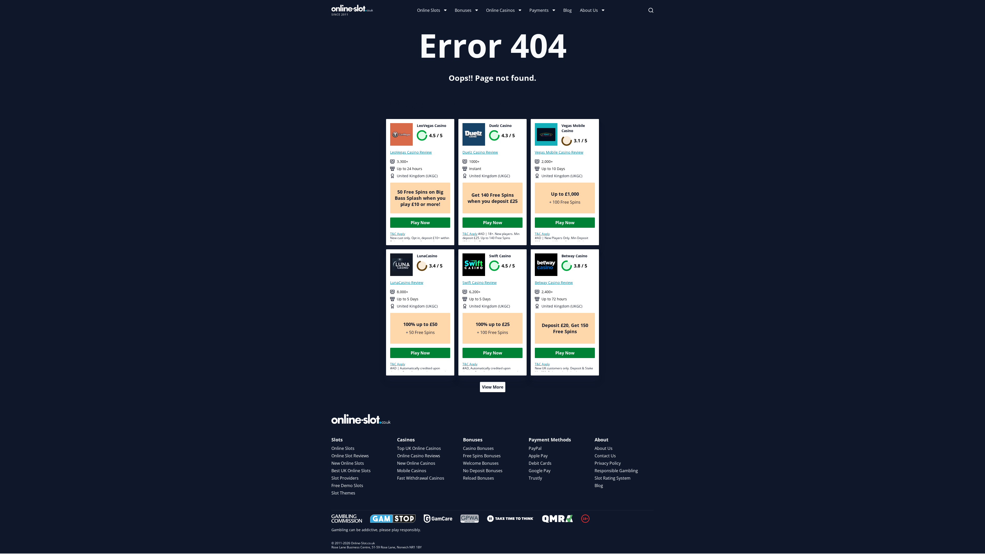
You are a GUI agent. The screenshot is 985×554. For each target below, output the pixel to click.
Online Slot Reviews (350, 456)
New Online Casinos (416, 463)
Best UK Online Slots (351, 470)
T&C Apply (397, 234)
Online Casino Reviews (418, 456)
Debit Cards (540, 463)
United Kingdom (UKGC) (417, 175)
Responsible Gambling (616, 470)
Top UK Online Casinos (419, 448)
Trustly (535, 478)
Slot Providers (345, 478)
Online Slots (428, 10)
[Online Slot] (352, 10)
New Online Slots (347, 463)
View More (492, 387)
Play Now (420, 222)
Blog (567, 10)
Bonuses (463, 10)
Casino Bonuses (478, 448)
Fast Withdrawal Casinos (420, 478)
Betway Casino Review (554, 282)
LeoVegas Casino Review (411, 152)
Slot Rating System (613, 478)
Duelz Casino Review (480, 152)
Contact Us (605, 456)
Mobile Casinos (411, 470)
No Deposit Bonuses (483, 470)
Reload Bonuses (478, 478)
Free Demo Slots (347, 485)
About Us (589, 10)
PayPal (535, 448)
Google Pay (539, 470)
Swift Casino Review (479, 282)
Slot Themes (343, 493)
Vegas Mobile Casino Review (559, 152)
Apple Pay (538, 456)
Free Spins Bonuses (482, 456)
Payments (539, 10)
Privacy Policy (608, 463)
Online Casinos (500, 10)
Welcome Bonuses (481, 463)
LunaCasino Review (406, 282)
